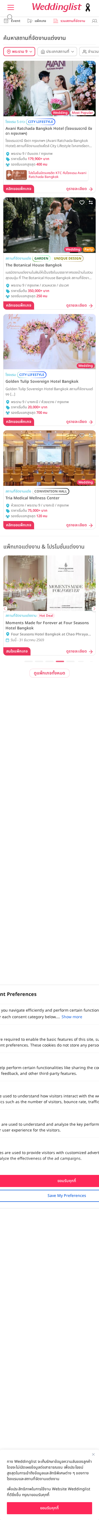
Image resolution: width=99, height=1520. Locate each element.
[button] (28, 661)
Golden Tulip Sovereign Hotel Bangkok (42, 381)
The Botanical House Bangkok (34, 265)
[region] (49, 1485)
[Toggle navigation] (10, 7)
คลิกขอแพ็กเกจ (18, 189)
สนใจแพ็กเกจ (68, 651)
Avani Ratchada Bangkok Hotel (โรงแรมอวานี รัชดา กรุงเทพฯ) (49, 131)
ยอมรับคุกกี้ (49, 1508)
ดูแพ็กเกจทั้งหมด (49, 673)
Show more (72, 1017)
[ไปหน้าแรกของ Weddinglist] (62, 7)
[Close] (93, 1454)
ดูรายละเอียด (76, 189)
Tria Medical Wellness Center (32, 498)
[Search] (9, 17)
